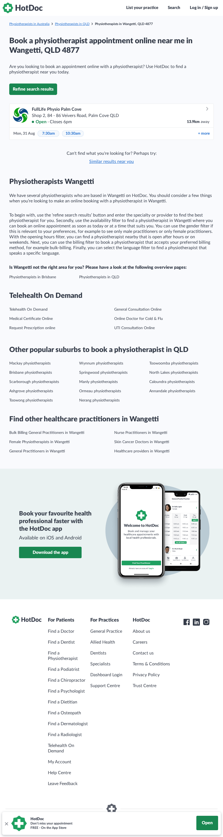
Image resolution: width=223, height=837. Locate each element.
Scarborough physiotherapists (34, 382)
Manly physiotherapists (98, 382)
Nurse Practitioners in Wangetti (140, 433)
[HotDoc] (22, 8)
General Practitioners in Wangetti (37, 451)
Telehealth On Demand (28, 309)
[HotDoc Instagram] (206, 622)
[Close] (6, 823)
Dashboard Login (106, 675)
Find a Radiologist (65, 735)
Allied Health (102, 642)
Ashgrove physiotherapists (31, 391)
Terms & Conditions (151, 664)
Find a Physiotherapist (63, 656)
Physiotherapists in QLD (72, 24)
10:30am (73, 133)
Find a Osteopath (64, 713)
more (204, 133)
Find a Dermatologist (68, 724)
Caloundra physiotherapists (172, 382)
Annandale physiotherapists (172, 391)
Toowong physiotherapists (31, 400)
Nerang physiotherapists (99, 400)
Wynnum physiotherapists (101, 363)
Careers (140, 642)
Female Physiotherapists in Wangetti (39, 442)
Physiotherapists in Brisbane (32, 277)
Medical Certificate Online (31, 319)
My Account (59, 762)
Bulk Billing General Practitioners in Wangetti (46, 433)
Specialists (100, 664)
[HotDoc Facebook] (186, 622)
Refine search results (33, 89)
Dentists (98, 653)
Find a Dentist (61, 642)
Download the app (50, 552)
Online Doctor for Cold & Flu (138, 319)
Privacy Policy (146, 675)
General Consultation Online (138, 309)
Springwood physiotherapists (103, 373)
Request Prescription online (32, 328)
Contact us (143, 653)
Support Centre (105, 686)
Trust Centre (144, 686)
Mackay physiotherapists (30, 363)
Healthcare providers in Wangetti (141, 451)
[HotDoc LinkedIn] (196, 622)
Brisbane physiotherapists (30, 373)
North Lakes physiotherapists (173, 373)
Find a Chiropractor (66, 680)
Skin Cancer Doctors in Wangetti (141, 442)
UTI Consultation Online (134, 328)
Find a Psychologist (66, 691)
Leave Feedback (63, 784)
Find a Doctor (61, 631)
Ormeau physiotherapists (100, 391)
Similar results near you (111, 161)
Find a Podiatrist (63, 669)
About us (141, 631)
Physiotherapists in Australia (29, 24)
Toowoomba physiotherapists (173, 363)
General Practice (106, 631)
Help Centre (59, 773)
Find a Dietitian (62, 702)
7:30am (48, 133)
